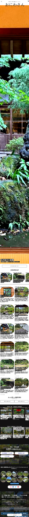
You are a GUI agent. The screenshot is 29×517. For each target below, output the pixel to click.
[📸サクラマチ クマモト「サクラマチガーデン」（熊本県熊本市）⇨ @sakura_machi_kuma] (9, 479)
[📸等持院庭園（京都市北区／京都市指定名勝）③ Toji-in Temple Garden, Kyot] (14, 474)
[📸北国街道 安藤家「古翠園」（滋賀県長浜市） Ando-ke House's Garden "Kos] (20, 479)
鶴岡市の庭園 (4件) (21, 401)
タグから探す (7, 456)
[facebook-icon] (13, 487)
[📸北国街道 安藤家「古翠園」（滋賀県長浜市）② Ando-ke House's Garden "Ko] (14, 479)
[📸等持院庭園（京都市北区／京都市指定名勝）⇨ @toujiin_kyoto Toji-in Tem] (25, 474)
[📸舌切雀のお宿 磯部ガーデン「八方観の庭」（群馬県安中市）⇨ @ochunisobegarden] (3, 474)
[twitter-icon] (16, 487)
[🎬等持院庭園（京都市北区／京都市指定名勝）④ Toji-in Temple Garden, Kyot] (9, 474)
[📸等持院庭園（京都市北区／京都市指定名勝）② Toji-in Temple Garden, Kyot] (20, 474)
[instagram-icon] (11, 487)
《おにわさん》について (8, 513)
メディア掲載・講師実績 (21, 513)
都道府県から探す (21, 453)
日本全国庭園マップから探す (7, 453)
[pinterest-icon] (18, 487)
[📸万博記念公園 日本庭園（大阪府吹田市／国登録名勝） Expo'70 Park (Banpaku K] (25, 479)
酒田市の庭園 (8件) (7, 401)
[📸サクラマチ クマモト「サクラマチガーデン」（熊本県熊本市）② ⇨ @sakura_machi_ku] (3, 479)
